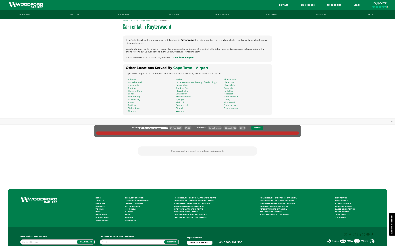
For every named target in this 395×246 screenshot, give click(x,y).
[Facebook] (350, 235)
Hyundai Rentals (343, 203)
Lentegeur (181, 93)
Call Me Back (86, 242)
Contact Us (130, 220)
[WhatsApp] (364, 235)
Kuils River (229, 91)
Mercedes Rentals (343, 206)
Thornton (132, 111)
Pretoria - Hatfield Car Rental (274, 206)
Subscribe (171, 242)
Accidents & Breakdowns (137, 201)
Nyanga (180, 99)
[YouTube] (368, 235)
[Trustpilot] (373, 235)
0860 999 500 (233, 242)
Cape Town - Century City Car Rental (191, 214)
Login (128, 214)
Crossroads (133, 85)
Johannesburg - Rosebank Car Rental (277, 201)
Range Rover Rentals (345, 209)
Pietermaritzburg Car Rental (273, 209)
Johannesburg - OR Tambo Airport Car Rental (195, 198)
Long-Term (100, 203)
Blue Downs (230, 79)
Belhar (179, 79)
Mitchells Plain (231, 96)
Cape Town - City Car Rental (187, 212)
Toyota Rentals (342, 214)
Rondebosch (182, 105)
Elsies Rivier (230, 85)
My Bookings (101, 214)
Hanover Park (135, 91)
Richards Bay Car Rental (271, 212)
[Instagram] (355, 235)
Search (257, 128)
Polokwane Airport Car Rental (274, 214)
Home (125, 21)
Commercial (130, 209)
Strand (179, 108)
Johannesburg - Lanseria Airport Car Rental (195, 201)
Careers (129, 212)
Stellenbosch (134, 108)
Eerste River (182, 85)
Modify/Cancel (102, 217)
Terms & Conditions (134, 203)
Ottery (227, 99)
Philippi (180, 102)
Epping (132, 88)
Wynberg (180, 111)
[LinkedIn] (359, 235)
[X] (346, 235)
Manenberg (134, 96)
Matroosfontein (183, 96)
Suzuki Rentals (342, 212)
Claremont (229, 82)
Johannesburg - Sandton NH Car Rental (278, 198)
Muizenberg (134, 99)
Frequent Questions (134, 198)
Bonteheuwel (135, 82)
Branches (134, 21)
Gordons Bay (182, 88)
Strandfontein (231, 108)
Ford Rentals (341, 201)
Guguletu (228, 88)
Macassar (228, 93)
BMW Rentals (341, 198)
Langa (131, 93)
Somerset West (231, 105)
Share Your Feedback (200, 242)
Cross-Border (102, 220)
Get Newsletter (132, 206)
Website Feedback (392, 224)
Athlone (132, 79)
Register (129, 217)
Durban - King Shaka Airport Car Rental (192, 203)
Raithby (132, 105)
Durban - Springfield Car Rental (189, 206)
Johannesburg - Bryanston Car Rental (278, 203)
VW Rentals (340, 217)
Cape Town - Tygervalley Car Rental (191, 217)
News (98, 212)
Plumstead (229, 102)
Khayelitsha (182, 91)
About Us (100, 201)
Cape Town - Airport (149, 21)
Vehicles (100, 209)
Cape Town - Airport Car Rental (188, 209)
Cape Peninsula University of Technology (196, 82)
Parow (131, 102)
